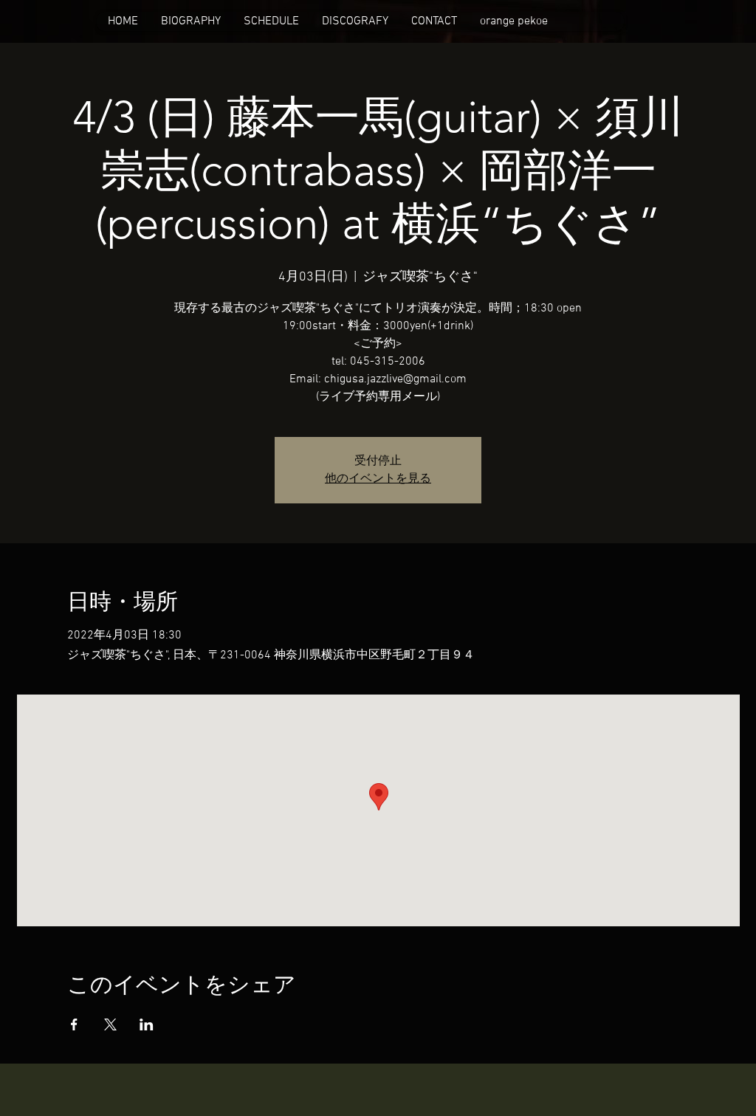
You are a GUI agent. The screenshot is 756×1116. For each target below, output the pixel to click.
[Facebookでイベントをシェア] (74, 1024)
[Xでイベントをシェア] (110, 1024)
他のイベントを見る (378, 479)
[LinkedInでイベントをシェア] (147, 1024)
